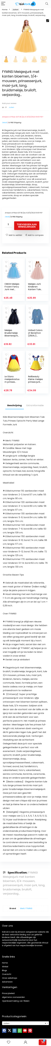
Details (4, 122)
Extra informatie (35, 405)
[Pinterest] (30, 1030)
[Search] (47, 3)
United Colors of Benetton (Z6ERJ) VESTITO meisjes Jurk (35, 336)
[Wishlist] (8, 1042)
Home (4, 9)
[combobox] (25, 1023)
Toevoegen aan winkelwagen (27, 225)
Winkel (5, 966)
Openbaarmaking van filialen (16, 1001)
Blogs (4, 970)
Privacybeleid (8, 993)
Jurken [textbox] (24, 1023)
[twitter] (9, 1030)
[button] (47, 20)
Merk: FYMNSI (26, 908)
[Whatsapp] (20, 1030)
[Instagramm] (14, 1030)
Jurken (15, 9)
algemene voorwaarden (13, 997)
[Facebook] (4, 1030)
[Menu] (3, 3)
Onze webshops (9, 978)
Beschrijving (14, 405)
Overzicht (6, 974)
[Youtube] (25, 1030)
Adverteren (7, 981)
